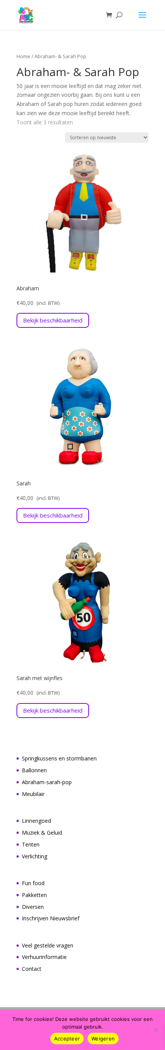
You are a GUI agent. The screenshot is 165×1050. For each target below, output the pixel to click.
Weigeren (103, 1038)
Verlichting (34, 856)
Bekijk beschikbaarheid (52, 320)
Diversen (33, 906)
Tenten (31, 844)
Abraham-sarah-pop (47, 782)
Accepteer (67, 1038)
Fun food (33, 883)
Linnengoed (36, 820)
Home (23, 56)
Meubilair (33, 794)
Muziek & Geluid (42, 832)
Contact (31, 968)
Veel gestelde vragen (47, 945)
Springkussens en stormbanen (59, 758)
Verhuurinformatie (44, 956)
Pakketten (34, 895)
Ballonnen (34, 770)
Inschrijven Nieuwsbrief (50, 918)
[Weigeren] (155, 1030)
